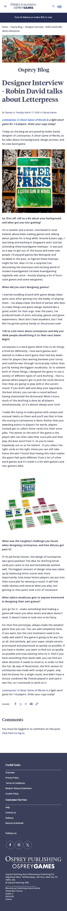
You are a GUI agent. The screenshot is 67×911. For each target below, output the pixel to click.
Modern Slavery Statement (18, 788)
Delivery (9, 817)
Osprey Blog (16, 26)
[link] (15, 704)
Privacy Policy (12, 777)
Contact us (10, 812)
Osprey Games (49, 112)
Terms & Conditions (15, 783)
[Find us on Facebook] (10, 845)
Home (5, 26)
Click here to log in (13, 733)
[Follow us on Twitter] (28, 845)
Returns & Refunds (14, 823)
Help (7, 807)
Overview (10, 772)
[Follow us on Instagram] (19, 845)
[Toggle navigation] (5, 6)
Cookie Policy (12, 793)
